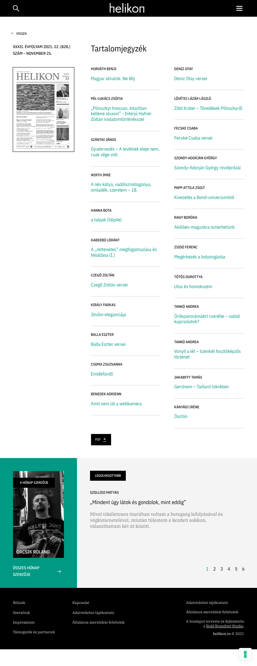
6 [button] (243, 569)
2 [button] (214, 569)
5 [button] (236, 569)
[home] (127, 8)
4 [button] (229, 569)
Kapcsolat (80, 603)
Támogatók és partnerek (34, 632)
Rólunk (19, 603)
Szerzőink (21, 613)
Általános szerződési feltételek (98, 622)
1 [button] (207, 569)
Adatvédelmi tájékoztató (93, 613)
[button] (239, 8)
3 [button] (222, 569)
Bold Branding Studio (224, 626)
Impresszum (23, 622)
